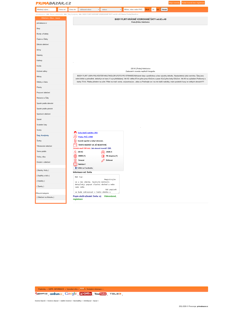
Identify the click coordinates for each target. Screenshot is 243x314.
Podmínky (42, 289)
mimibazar (87, 301)
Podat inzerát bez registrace (193, 3)
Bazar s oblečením (56, 14)
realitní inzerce (65, 301)
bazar (95, 301)
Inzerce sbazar (52, 301)
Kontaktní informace (94, 289)
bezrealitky (77, 301)
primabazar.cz (40, 14)
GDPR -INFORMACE (56, 289)
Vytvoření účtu (72, 289)
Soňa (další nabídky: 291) (88, 133)
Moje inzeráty (174, 3)
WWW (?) (81, 156)
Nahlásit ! (82, 164)
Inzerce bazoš (40, 301)
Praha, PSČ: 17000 (85, 137)
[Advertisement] (140, 44)
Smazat (81, 160)
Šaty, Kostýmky (73, 14)
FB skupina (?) (111, 156)
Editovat (109, 160)
